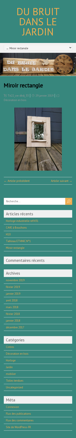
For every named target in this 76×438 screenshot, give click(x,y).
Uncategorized (14, 387)
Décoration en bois (15, 100)
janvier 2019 (13, 294)
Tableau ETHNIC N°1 (18, 241)
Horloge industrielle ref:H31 (22, 221)
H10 (8, 234)
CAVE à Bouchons (16, 227)
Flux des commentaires (20, 420)
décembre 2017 (15, 327)
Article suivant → (61, 181)
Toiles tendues (14, 380)
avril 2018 (12, 300)
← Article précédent (17, 181)
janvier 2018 (13, 320)
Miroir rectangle (15, 248)
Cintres (10, 347)
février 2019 (13, 287)
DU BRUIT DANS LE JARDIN (38, 21)
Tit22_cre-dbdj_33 (18, 95)
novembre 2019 (15, 280)
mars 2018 (12, 307)
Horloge (11, 360)
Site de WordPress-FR (18, 427)
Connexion (12, 407)
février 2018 (13, 314)
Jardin (9, 367)
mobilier (11, 374)
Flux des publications (18, 413)
